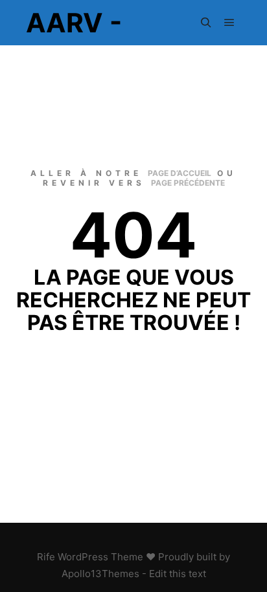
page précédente (188, 183)
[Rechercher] (206, 22)
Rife (46, 557)
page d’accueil (179, 173)
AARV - (74, 22)
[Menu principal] (229, 22)
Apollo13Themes (100, 573)
